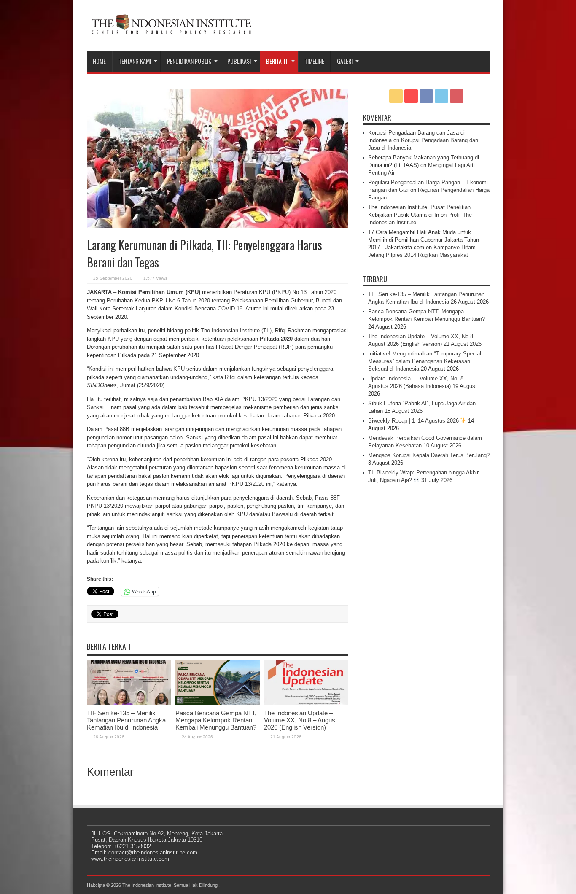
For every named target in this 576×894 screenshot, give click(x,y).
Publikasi (239, 61)
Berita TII (277, 61)
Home (99, 61)
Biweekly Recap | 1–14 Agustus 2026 (414, 420)
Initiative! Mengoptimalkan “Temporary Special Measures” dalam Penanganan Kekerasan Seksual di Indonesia (424, 361)
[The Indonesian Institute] (171, 29)
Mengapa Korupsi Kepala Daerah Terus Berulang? (429, 455)
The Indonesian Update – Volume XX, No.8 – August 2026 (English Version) (300, 720)
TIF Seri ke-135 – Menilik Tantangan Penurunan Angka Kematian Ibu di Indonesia (126, 720)
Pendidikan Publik (189, 61)
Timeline (314, 61)
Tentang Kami (134, 61)
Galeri (345, 61)
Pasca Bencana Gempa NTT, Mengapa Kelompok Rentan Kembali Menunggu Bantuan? (215, 720)
